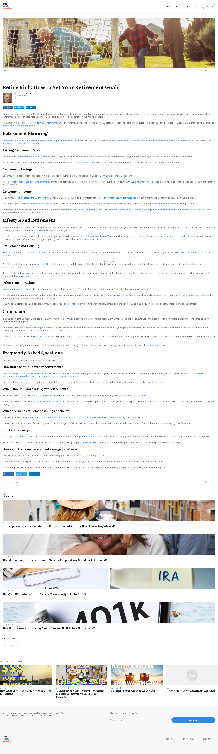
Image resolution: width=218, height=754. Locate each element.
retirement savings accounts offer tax (29, 181)
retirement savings (91, 442)
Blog (5, 642)
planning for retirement (21, 227)
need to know (14, 143)
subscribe (193, 720)
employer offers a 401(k (147, 181)
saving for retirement (48, 122)
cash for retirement (19, 275)
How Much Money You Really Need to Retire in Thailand (25, 692)
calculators (43, 336)
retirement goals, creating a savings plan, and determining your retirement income (155, 140)
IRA (100, 175)
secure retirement (156, 345)
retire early (28, 436)
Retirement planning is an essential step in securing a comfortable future (41, 140)
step (62, 318)
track (114, 461)
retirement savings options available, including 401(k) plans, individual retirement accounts (70, 417)
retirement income (39, 203)
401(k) (106, 175)
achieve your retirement (15, 125)
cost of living (43, 264)
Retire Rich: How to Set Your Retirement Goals (61, 87)
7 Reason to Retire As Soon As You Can (133, 690)
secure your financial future (87, 209)
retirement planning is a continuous (38, 327)
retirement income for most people (121, 197)
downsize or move (186, 252)
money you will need (84, 162)
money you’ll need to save (179, 236)
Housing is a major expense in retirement (24, 252)
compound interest (137, 395)
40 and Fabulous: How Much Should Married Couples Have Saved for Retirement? (109, 549)
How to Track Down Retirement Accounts (190, 690)
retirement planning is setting (34, 156)
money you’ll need (33, 230)
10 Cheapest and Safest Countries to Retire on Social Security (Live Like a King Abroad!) (109, 515)
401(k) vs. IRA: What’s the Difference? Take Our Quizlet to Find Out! (109, 583)
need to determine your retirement (33, 197)
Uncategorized (10, 646)
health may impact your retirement (192, 294)
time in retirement (73, 303)
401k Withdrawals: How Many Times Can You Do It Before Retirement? (109, 617)
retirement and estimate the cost (90, 236)
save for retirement (125, 294)
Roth (116, 175)
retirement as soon (49, 401)
